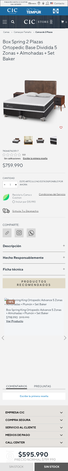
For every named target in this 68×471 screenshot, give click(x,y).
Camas (6, 32)
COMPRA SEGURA (18, 420)
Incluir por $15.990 (26, 201)
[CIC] (12, 11)
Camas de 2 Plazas (43, 32)
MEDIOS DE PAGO (17, 435)
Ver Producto (14, 321)
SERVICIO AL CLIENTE (20, 427)
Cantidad (9, 178)
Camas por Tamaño (22, 32)
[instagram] (21, 232)
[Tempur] (34, 11)
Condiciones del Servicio (52, 194)
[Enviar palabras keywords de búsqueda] (13, 22)
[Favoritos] (61, 127)
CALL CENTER (15, 442)
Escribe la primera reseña (35, 158)
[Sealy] (56, 11)
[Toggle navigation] (4, 22)
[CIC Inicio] (36, 21)
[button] (9, 232)
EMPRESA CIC (14, 412)
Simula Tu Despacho (25, 211)
